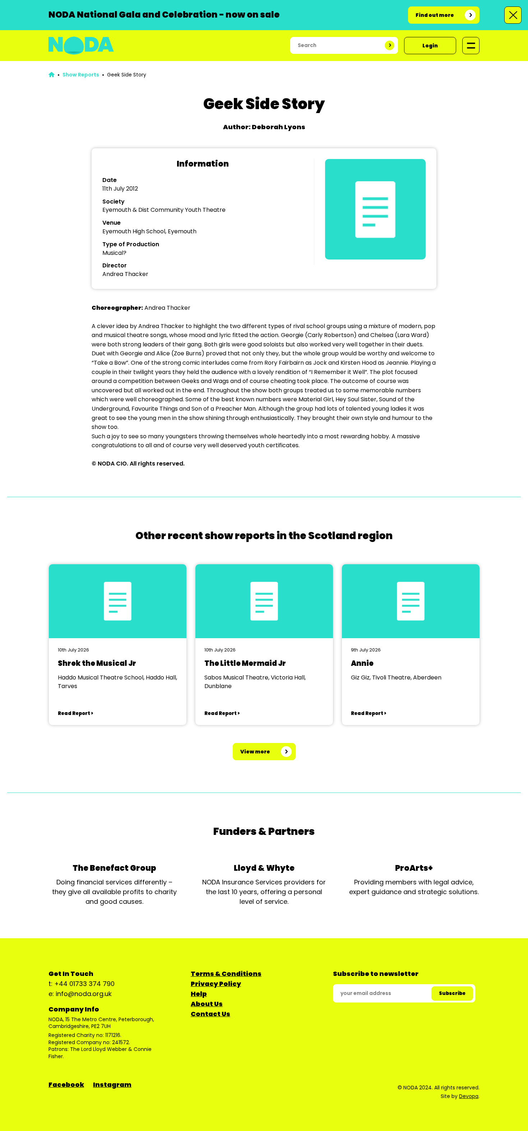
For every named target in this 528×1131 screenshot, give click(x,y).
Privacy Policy (216, 983)
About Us (207, 1003)
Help (199, 993)
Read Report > (75, 713)
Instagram (112, 1084)
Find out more (435, 15)
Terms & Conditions (226, 973)
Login (430, 45)
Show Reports (80, 74)
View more (255, 751)
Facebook (66, 1084)
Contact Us (210, 1013)
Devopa (468, 1096)
